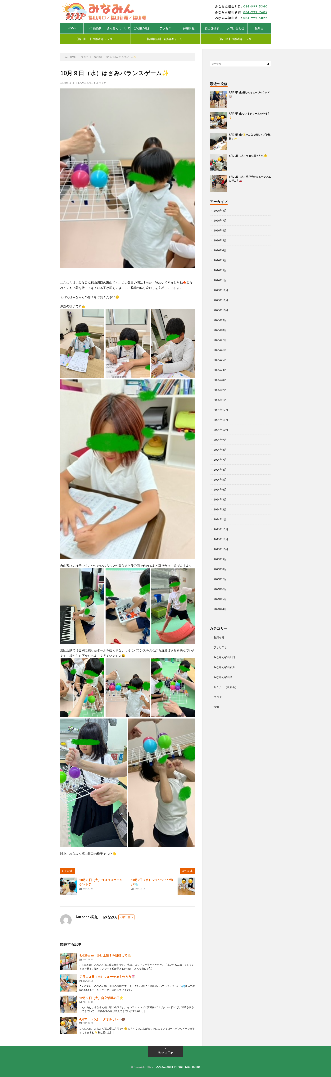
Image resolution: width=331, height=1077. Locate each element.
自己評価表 (212, 28)
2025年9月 (220, 320)
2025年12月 (221, 290)
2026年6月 (220, 230)
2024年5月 (220, 479)
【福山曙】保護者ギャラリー (235, 39)
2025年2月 (220, 389)
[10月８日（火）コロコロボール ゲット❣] (68, 886)
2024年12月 (221, 409)
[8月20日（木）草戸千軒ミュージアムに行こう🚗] (218, 183)
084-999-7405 (255, 12)
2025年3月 (220, 379)
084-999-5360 (255, 6)
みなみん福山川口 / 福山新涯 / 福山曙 (178, 1067)
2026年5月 (220, 240)
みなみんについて (118, 28)
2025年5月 (220, 360)
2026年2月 (220, 270)
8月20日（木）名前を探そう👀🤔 (248, 155)
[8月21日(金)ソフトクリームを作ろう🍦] (218, 120)
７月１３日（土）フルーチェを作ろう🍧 (107, 976)
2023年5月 (220, 599)
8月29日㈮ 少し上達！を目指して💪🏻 (105, 955)
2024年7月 (220, 459)
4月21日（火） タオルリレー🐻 (102, 1019)
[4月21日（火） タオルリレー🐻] (68, 1025)
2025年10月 (221, 310)
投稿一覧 (125, 917)
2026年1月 (220, 280)
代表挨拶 (95, 28)
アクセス (165, 28)
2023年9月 (220, 559)
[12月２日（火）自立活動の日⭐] (68, 1004)
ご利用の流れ (142, 28)
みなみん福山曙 (223, 677)
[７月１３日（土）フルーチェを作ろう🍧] (68, 983)
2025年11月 (221, 300)
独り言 (259, 28)
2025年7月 (220, 340)
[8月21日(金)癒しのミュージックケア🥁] (218, 99)
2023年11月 (221, 539)
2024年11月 (221, 419)
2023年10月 (221, 549)
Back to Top (165, 1052)
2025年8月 (220, 330)
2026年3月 (220, 260)
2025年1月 (220, 399)
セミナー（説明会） (226, 687)
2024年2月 (220, 509)
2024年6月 (220, 469)
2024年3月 (220, 499)
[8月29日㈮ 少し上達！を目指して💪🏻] (68, 961)
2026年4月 (220, 250)
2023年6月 (220, 589)
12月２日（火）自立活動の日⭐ (101, 998)
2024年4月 (220, 489)
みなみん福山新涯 (224, 667)
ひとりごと (220, 647)
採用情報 (189, 28)
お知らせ (219, 637)
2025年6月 (220, 350)
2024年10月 (221, 429)
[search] (268, 63)
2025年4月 (220, 370)
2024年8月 (220, 449)
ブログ (102, 83)
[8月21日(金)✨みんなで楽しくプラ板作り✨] (218, 141)
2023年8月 (220, 569)
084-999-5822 (255, 18)
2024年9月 (220, 439)
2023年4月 (220, 609)
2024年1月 (220, 519)
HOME (71, 28)
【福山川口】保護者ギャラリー (95, 39)
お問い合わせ (235, 28)
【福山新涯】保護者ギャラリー (165, 39)
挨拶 (216, 707)
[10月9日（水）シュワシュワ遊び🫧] (186, 886)
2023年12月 (221, 529)
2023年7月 (220, 579)
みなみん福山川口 (88, 83)
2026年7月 (220, 220)
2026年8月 (220, 210)
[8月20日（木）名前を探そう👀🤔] (218, 162)
